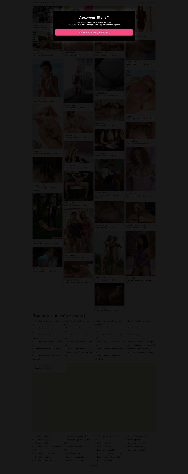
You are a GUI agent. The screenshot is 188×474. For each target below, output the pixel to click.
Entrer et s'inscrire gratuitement (94, 32)
